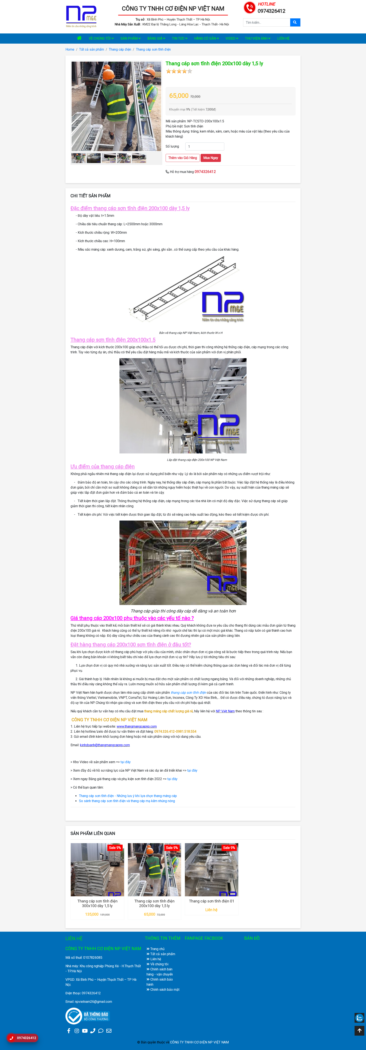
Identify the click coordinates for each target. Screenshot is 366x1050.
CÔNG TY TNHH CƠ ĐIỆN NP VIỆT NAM (173, 8)
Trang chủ (157, 949)
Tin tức (178, 38)
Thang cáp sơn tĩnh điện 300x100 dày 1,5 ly (97, 903)
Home (69, 49)
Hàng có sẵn (205, 38)
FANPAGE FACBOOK (204, 938)
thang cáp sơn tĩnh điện (188, 693)
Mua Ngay (210, 158)
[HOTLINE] (249, 7)
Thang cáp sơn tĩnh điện (153, 49)
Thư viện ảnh (256, 38)
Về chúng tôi (100, 38)
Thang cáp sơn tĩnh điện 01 (211, 901)
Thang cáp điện (120, 49)
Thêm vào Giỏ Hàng (182, 158)
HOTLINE (266, 4)
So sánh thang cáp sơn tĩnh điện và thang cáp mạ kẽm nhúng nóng (127, 801)
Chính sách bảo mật (164, 990)
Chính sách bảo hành (160, 981)
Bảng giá (155, 38)
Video (231, 38)
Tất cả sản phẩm (91, 49)
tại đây (126, 762)
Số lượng (172, 146)
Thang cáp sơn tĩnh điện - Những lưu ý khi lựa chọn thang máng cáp (128, 796)
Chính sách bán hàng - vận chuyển (160, 971)
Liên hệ (283, 38)
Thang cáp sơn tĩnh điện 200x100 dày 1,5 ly (154, 903)
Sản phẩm (130, 38)
